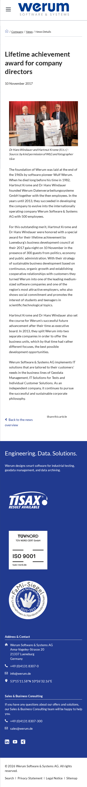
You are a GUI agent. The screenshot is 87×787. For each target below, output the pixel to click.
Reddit (68, 423)
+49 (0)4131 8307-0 (24, 666)
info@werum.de (20, 673)
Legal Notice (54, 778)
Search (9, 778)
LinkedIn (49, 423)
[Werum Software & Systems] (7, 31)
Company (17, 31)
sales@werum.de (21, 728)
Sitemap (71, 778)
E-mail (59, 423)
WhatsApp (77, 423)
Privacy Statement (30, 778)
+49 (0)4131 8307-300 (26, 721)
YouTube (16, 741)
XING (24, 741)
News (29, 31)
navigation (8, 9)
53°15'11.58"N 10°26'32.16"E (31, 681)
